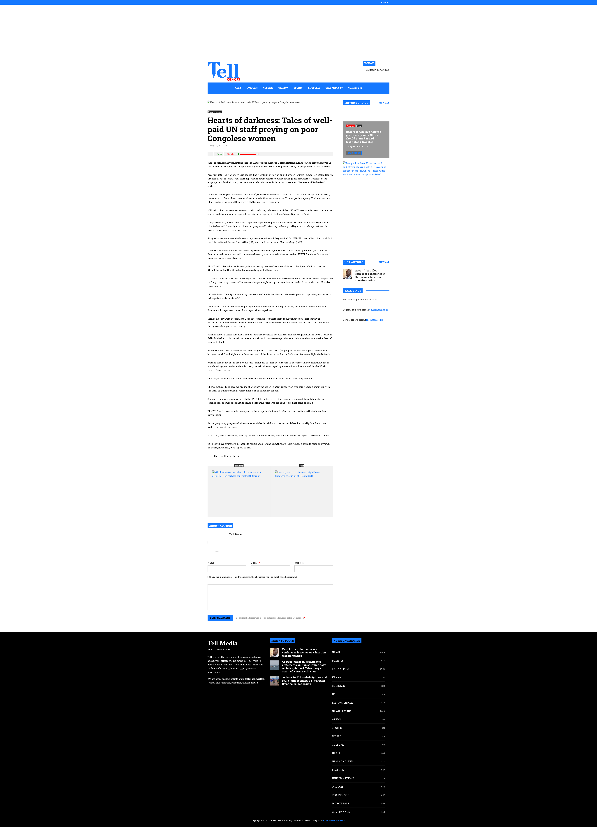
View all (383, 102)
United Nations (343, 778)
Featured (350, 126)
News (358, 126)
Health (337, 753)
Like (219, 154)
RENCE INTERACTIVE (334, 820)
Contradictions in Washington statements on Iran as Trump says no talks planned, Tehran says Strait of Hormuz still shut (304, 666)
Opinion (337, 786)
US (334, 694)
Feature (338, 769)
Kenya (336, 677)
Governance (341, 811)
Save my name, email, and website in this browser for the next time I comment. (253, 576)
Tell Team (235, 534)
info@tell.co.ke (374, 319)
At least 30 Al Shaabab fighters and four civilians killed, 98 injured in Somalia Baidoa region (304, 681)
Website (298, 562)
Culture (338, 744)
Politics (338, 660)
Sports (337, 727)
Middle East (340, 803)
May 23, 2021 (216, 145)
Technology (340, 795)
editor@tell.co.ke (378, 309)
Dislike (230, 154)
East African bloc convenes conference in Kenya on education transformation (370, 275)
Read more (353, 153)
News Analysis (343, 761)
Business (338, 685)
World (336, 736)
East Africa (340, 669)
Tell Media (223, 643)
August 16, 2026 (355, 146)
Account (385, 2)
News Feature (342, 711)
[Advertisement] (298, 32)
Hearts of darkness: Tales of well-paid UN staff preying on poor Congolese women (270, 129)
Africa (337, 719)
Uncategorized (214, 112)
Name (211, 562)
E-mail (255, 562)
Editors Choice (342, 702)
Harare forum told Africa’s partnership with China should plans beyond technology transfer (363, 137)
